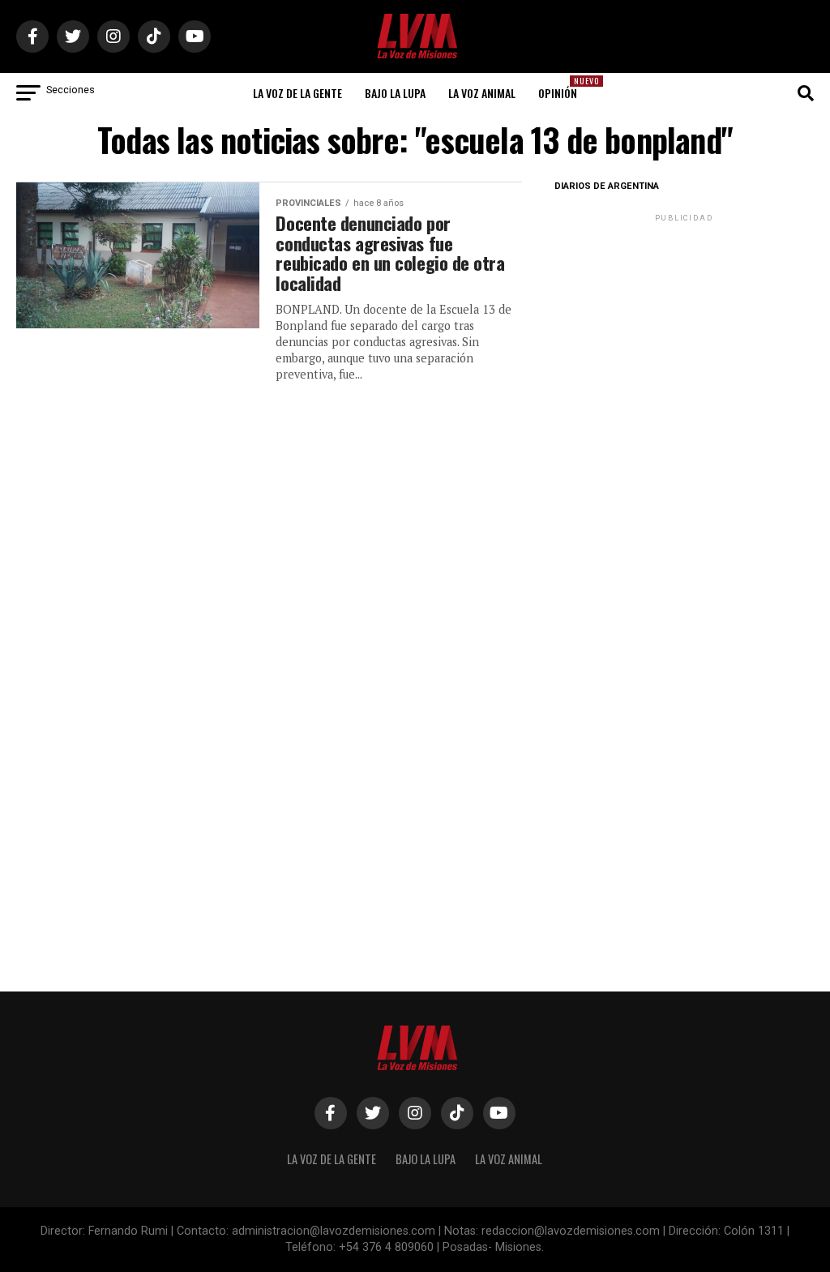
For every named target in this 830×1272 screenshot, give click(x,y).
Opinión (562, 88)
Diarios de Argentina (606, 186)
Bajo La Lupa (395, 92)
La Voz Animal (482, 92)
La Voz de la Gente (297, 92)
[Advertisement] (684, 326)
